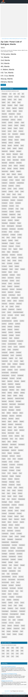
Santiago (20, 559)
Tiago (15, 605)
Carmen (3, 188)
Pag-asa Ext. (4, 476)
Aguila (20, 99)
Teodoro (4, 605)
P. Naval (11, 467)
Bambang (17, 142)
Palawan (4, 479)
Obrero (3, 453)
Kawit (11, 338)
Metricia (3, 421)
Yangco (8, 634)
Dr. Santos (4, 231)
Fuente (20, 260)
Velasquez (16, 625)
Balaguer (4, 139)
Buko (8, 174)
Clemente (13, 200)
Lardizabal (18, 352)
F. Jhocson (11, 246)
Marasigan (18, 401)
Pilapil (3, 499)
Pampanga (4, 481)
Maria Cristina (12, 404)
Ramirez (16, 516)
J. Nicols (9, 312)
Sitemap (10, 695)
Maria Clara (4, 404)
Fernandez (12, 254)
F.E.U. (10, 249)
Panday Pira (11, 484)
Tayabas (4, 602)
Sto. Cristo (20, 588)
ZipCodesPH (7, 691)
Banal (22, 145)
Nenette (14, 441)
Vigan (3, 628)
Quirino (16, 510)
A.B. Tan (10, 96)
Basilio (3, 148)
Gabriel (10, 266)
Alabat (13, 102)
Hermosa (12, 289)
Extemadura (4, 243)
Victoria (22, 625)
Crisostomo (4, 211)
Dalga (19, 214)
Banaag (3, 145)
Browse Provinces (20, 38)
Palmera (10, 479)
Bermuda (20, 157)
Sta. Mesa (18, 585)
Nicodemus (4, 447)
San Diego (13, 548)
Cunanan (18, 211)
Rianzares (16, 519)
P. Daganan (4, 464)
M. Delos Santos (5, 375)
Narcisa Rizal (4, 438)
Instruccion (4, 303)
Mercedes (11, 418)
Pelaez (14, 490)
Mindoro (4, 427)
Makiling (9, 392)
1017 (12, 656)
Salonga (22, 536)
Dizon (3, 226)
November (20, 450)
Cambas (18, 185)
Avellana (22, 134)
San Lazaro (11, 550)
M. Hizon (13, 375)
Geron (18, 280)
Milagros (4, 424)
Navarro (21, 438)
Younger (20, 634)
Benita (3, 157)
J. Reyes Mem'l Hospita (18, 312)
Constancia (18, 203)
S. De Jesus (17, 530)
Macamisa (10, 381)
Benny (14, 157)
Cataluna (11, 191)
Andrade (17, 122)
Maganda (4, 387)
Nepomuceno (5, 444)
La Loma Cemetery (12, 343)
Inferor (15, 300)
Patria (3, 490)
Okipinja (9, 453)
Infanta (9, 300)
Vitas (3, 631)
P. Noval (17, 467)
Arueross (21, 131)
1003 (17, 647)
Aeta (15, 99)
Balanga (10, 139)
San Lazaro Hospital (20, 550)
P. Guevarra (12, 464)
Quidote (4, 510)
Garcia (15, 272)
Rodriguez (4, 525)
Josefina (15, 320)
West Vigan (15, 631)
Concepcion (20, 200)
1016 (8, 656)
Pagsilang (18, 476)
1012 (12, 653)
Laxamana (4, 358)
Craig (17, 208)
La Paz (20, 343)
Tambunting (16, 599)
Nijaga (11, 447)
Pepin (3, 493)
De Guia (4, 220)
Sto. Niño (4, 591)
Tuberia (18, 617)
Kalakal (3, 329)
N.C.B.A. (10, 435)
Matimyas (15, 412)
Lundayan (10, 369)
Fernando (20, 254)
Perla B (9, 496)
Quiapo (17, 507)
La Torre (4, 346)
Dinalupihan (12, 223)
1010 (3, 653)
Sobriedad (4, 571)
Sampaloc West (5, 542)
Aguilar (3, 102)
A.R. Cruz (16, 96)
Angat (22, 122)
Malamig (22, 392)
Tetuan (9, 605)
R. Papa (3, 516)
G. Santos (17, 263)
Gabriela (17, 266)
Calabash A (4, 182)
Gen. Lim (18, 277)
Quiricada (10, 510)
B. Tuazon (11, 137)
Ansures (4, 125)
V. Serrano (4, 622)
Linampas (15, 364)
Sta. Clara (21, 576)
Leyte (21, 358)
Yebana (14, 634)
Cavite (16, 191)
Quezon (11, 507)
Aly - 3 (21, 116)
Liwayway (22, 364)
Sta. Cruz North (12, 579)
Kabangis (10, 326)
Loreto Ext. (13, 366)
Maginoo (18, 387)
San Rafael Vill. (12, 556)
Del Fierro (10, 220)
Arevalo (3, 131)
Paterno (21, 487)
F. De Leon (4, 246)
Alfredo (8, 108)
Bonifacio (22, 165)
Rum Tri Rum (10, 530)
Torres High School (14, 614)
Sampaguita (10, 539)
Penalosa (20, 490)
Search (3, 38)
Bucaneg (15, 168)
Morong (3, 433)
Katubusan (4, 338)
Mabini (3, 381)
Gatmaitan (12, 275)
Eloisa (8, 237)
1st (10, 93)
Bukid (3, 174)
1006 (8, 650)
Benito (9, 157)
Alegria (21, 105)
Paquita (18, 484)
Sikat (10, 565)
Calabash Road (20, 182)
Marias (11, 407)
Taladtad (9, 599)
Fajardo (15, 249)
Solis (8, 573)
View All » (3, 85)
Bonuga (9, 168)
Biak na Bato (15, 159)
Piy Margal (4, 502)
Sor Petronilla (14, 573)
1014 (22, 653)
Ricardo (3, 522)
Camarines (11, 185)
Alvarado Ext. (11, 114)
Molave (3, 430)
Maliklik (15, 395)
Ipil (2, 306)
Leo (16, 358)
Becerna (8, 154)
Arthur (15, 131)
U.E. (9, 619)
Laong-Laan (4, 352)
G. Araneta (9, 263)
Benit (21, 154)
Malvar (3, 398)
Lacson (9, 346)
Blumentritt (4, 162)
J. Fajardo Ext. (11, 309)
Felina (21, 249)
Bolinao (15, 165)
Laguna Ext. (22, 346)
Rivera (9, 522)
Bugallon (12, 171)
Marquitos (17, 407)
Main (18, 389)
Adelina (3, 99)
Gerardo (12, 280)
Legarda (11, 358)
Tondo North (22, 611)
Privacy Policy (5, 695)
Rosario (10, 527)
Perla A (3, 496)
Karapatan (4, 335)
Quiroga (22, 510)
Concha (11, 203)
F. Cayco (18, 243)
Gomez (10, 283)
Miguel (9, 421)
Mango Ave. (10, 398)
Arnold (9, 131)
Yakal (21, 631)
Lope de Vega (5, 366)
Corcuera (4, 208)
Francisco (14, 257)
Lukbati (3, 369)
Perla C (15, 496)
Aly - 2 (16, 116)
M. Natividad (20, 375)
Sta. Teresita (4, 588)
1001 (8, 647)
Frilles (9, 260)
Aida (9, 102)
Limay (9, 364)
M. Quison (12, 378)
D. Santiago (4, 214)
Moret (16, 430)
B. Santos (4, 137)
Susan (9, 594)
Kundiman (17, 338)
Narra (11, 438)
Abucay (22, 96)
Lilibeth (3, 364)
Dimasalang (4, 223)
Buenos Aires (5, 171)
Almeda (8, 111)
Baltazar (10, 142)
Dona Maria (4, 229)
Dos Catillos (20, 229)
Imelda (3, 300)
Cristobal (11, 211)
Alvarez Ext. (4, 116)
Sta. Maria (4, 585)
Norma (16, 447)
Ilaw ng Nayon (15, 297)
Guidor (3, 286)
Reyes (10, 519)
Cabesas (17, 180)
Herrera (3, 292)
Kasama (18, 335)
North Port (13, 450)
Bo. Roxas (4, 165)
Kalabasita (17, 326)
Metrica (17, 418)
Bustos (16, 177)
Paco (20, 473)
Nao (22, 435)
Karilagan (11, 335)
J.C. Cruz (3, 315)
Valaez (3, 625)
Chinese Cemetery (6, 197)
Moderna (21, 427)
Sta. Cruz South (5, 582)
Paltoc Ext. (17, 479)
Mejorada (12, 415)
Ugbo (14, 619)
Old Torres (12, 456)
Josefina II (11, 323)
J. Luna (3, 312)
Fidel (3, 257)
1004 (22, 647)
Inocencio (21, 300)
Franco (3, 260)
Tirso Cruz (23, 608)
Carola (9, 188)
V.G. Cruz (11, 622)
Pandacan (4, 484)
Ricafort (23, 519)
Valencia (9, 625)
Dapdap (19, 217)
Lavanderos (18, 355)
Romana (11, 525)
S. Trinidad (19, 533)
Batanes (20, 148)
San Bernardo (5, 548)
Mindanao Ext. (18, 424)
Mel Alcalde (19, 415)
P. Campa (17, 461)
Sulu (17, 591)
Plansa (10, 502)
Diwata (19, 223)
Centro (8, 194)
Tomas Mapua (5, 611)
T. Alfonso (16, 594)
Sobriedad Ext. (12, 571)
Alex (3, 108)
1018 (17, 656)
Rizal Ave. (15, 522)
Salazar (16, 536)
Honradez (18, 292)
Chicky (19, 194)
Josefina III (18, 323)
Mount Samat (11, 433)
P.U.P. (9, 473)
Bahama (17, 137)
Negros (3, 441)
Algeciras (14, 108)
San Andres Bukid (6, 545)
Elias (3, 237)
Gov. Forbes (16, 283)
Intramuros (19, 303)
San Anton (14, 545)
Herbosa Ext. (4, 289)
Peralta (14, 493)
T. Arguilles (11, 596)
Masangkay (11, 410)
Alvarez (18, 114)
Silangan (22, 565)
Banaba (9, 145)
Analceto (10, 122)
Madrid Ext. (10, 384)
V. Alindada (20, 619)
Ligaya (21, 361)
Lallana (3, 349)
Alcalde (3, 105)
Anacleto (4, 122)
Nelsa (9, 441)
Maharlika (12, 389)
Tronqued (4, 617)
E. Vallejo (19, 234)
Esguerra (4, 240)
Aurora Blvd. (15, 134)
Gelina (18, 275)
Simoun (9, 568)
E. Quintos (17, 231)
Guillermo (10, 286)
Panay (18, 481)
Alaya (19, 102)
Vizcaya (8, 631)
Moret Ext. (22, 430)
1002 (12, 647)
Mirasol (9, 427)
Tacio (3, 599)
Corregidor (11, 208)
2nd (14, 93)
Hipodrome (10, 292)
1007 (12, 650)
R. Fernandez (11, 513)
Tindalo (20, 605)
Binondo (23, 159)
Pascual (9, 487)
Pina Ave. (14, 499)
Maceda (23, 381)
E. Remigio (13, 234)
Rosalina (4, 527)
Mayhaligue (4, 415)
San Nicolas (12, 553)
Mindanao (10, 424)
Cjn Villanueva (5, 200)
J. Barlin (11, 306)
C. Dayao (22, 177)
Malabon (16, 392)
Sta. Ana (14, 576)
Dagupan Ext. (12, 214)
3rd (18, 93)
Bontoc (3, 168)
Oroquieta (20, 458)
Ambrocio (13, 119)
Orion (14, 458)
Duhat (10, 231)
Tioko (16, 608)
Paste (15, 487)
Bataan (14, 148)
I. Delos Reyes (12, 295)
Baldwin (22, 139)
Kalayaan (10, 329)
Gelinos (3, 277)
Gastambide (4, 275)
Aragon (15, 128)
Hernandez (19, 289)
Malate (3, 395)
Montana (10, 430)
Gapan (10, 272)
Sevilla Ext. (4, 565)
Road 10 (22, 522)
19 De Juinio (4, 93)
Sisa (15, 568)
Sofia (19, 571)
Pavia (8, 490)
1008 (17, 650)
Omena (18, 456)
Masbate (18, 410)
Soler (3, 573)
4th (23, 93)
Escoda (19, 237)
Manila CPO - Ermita (19, 398)
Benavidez (15, 154)
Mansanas (11, 401)
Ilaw (8, 297)
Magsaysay (4, 389)
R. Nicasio (19, 513)
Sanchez (20, 556)
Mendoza (4, 418)
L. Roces (4, 343)
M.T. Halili (19, 378)
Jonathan (14, 318)
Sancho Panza (5, 559)
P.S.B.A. (3, 473)
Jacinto (22, 315)
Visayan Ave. (16, 628)
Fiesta (8, 257)
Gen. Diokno (10, 277)
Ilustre (21, 297)
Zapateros (4, 637)
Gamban (22, 269)
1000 (3, 647)
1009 (22, 650)
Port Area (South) (5, 504)
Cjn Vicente (21, 197)
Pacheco (15, 473)
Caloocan (4, 185)
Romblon (17, 525)
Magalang (18, 384)
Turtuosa (4, 619)
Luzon (16, 369)
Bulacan (13, 174)
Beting (3, 159)
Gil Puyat (4, 283)
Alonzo (20, 111)
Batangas (12, 151)
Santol (16, 562)
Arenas (21, 128)
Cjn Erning (15, 197)
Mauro (21, 412)
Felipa (8, 252)
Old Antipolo (16, 453)
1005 (3, 650)
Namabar (17, 435)
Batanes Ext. (4, 151)
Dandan (13, 217)
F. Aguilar (12, 243)
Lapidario (12, 352)
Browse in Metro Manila (10, 38)
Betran (9, 159)
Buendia (22, 168)
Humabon (4, 295)
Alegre (16, 105)
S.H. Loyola (4, 536)
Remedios (4, 519)
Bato (3, 154)
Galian (11, 269)
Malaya (9, 395)
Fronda (14, 260)
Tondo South (4, 614)
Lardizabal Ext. (5, 355)
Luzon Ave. (22, 369)
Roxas (3, 530)
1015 (3, 656)
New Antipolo (13, 444)
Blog (25, 38)
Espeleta (10, 240)
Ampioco (19, 119)
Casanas (21, 188)
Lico (11, 361)
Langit (9, 349)
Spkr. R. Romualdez (6, 576)
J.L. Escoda (10, 315)
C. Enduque (4, 180)
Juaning (3, 326)
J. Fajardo (4, 309)
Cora (17, 205)
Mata (3, 412)
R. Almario (4, 513)
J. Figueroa (19, 309)
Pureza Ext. (4, 507)
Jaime (3, 318)
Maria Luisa (4, 407)
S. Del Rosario (5, 533)
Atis (9, 134)
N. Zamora (4, 435)
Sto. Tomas (11, 591)
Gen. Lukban (4, 280)
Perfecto (20, 493)
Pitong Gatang (21, 499)
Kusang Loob (12, 341)
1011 (8, 653)
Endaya (13, 237)
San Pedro (4, 556)
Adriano (9, 99)
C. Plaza (11, 180)
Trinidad (22, 614)
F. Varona (4, 249)
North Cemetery (5, 450)
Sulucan (4, 594)
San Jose (4, 550)
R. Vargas (10, 516)
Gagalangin (4, 269)
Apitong (9, 128)
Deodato (17, 220)
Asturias (4, 134)
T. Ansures (4, 596)
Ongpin (3, 458)
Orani (9, 458)
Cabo (23, 180)
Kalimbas (17, 329)
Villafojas (9, 628)
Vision (23, 628)
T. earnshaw (19, 596)
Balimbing (4, 142)
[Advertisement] (14, 20)
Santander (13, 559)
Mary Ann (4, 410)
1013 (17, 653)
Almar (3, 111)
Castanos (4, 191)
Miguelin (15, 421)
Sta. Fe (12, 582)
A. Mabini (4, 96)
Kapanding (17, 332)
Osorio (10, 461)
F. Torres (18, 246)
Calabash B (12, 182)
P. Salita (18, 470)
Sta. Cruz (4, 579)
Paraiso (3, 487)
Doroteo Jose (12, 229)
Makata (23, 389)
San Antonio (21, 545)
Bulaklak (10, 177)
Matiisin (8, 412)
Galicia (16, 269)
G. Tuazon (4, 266)
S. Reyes (12, 533)
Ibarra (19, 295)
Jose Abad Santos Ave (6, 320)
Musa (17, 433)
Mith (15, 427)
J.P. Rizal (17, 315)
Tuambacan (11, 617)
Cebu (3, 194)
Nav (16, 438)
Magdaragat (11, 387)
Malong (21, 395)
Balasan (16, 139)
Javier (8, 318)
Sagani (10, 536)
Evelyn (16, 240)
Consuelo (12, 205)
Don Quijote (18, 226)
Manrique (4, 401)
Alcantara (10, 105)
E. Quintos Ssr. (5, 234)
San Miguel (4, 553)
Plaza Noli (17, 502)
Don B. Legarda (10, 226)
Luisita (19, 366)
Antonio (3, 128)
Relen (22, 516)
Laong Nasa (15, 349)
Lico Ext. (16, 361)
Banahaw (16, 145)
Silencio (3, 568)
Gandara (4, 272)
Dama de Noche (5, 217)
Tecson (16, 602)
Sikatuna (16, 565)
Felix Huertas (15, 252)
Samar (3, 539)
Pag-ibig (11, 476)
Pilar (8, 499)
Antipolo (10, 125)
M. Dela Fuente (5, 372)
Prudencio (14, 504)
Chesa (14, 194)
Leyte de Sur (4, 361)
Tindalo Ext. (10, 608)
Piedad (20, 496)
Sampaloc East (18, 539)
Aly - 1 (11, 116)
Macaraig (17, 381)
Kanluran (11, 332)
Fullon (3, 263)
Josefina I (4, 323)
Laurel (12, 355)
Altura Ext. (4, 114)
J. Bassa (17, 306)
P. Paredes (4, 470)
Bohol (10, 165)
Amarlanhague (5, 119)
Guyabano (17, 286)
